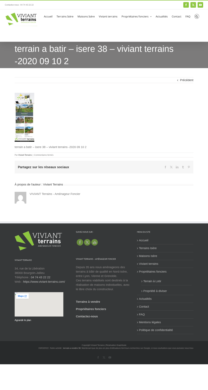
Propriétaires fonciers (91, 309)
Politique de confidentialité (156, 330)
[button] (197, 15)
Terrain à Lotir (152, 281)
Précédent (186, 80)
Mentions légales (150, 322)
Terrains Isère (148, 248)
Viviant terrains (148, 263)
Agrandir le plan (23, 320)
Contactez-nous (87, 316)
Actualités (145, 298)
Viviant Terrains (25, 155)
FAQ (142, 314)
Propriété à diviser (155, 291)
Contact (144, 306)
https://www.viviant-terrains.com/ (44, 281)
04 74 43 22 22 (40, 277)
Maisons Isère (148, 256)
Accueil (143, 240)
